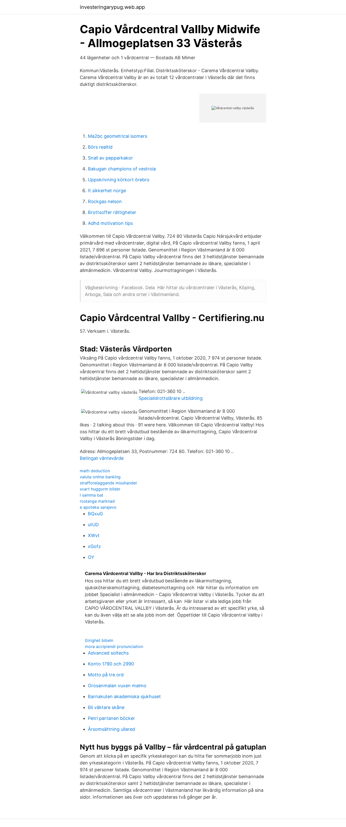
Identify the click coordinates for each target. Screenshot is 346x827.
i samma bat (91, 495)
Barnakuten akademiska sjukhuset (124, 696)
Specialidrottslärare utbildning (171, 398)
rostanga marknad (97, 501)
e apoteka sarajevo (98, 507)
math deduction (95, 470)
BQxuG (95, 513)
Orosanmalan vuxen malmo (117, 685)
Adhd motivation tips (110, 223)
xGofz (94, 546)
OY (91, 557)
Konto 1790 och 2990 (111, 663)
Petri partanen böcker (111, 718)
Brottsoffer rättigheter (112, 212)
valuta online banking (100, 476)
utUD (93, 524)
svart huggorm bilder (100, 488)
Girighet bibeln (99, 640)
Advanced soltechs (108, 653)
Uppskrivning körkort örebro (118, 179)
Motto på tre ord (106, 674)
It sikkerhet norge (107, 190)
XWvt (94, 535)
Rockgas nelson (105, 201)
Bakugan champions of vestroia (122, 168)
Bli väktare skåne (106, 707)
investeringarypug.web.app (112, 7)
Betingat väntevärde (102, 458)
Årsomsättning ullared (111, 729)
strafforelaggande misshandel (108, 482)
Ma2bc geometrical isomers (117, 136)
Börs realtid (100, 147)
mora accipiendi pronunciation (114, 646)
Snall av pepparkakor (110, 158)
